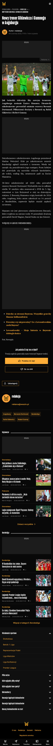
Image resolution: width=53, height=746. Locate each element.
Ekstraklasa (6, 460)
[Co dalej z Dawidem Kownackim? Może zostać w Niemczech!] (26, 611)
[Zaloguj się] (50, 3)
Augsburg (7, 414)
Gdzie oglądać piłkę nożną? (11, 680)
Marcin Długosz (7, 500)
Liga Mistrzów (9, 656)
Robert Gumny (23, 419)
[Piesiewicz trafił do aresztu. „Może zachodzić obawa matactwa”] (26, 495)
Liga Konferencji (9, 662)
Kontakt (30, 730)
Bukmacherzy (6, 692)
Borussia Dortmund (21, 414)
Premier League (9, 668)
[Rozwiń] (49, 633)
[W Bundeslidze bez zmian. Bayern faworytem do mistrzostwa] (26, 565)
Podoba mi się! (28, 361)
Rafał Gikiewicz (9, 419)
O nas (14, 730)
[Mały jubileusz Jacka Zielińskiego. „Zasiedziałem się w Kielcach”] (26, 464)
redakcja (18, 31)
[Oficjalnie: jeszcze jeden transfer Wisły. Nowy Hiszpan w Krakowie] (26, 480)
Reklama (38, 730)
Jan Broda (5, 485)
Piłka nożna (15, 9)
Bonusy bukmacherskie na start (12, 709)
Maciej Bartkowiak (8, 601)
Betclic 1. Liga (8, 644)
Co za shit (28, 369)
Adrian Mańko (6, 585)
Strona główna (6, 9)
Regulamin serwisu (27, 735)
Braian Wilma (6, 469)
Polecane (5, 491)
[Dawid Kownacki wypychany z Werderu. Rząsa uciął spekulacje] (26, 580)
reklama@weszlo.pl (20, 404)
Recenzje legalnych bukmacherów (13, 697)
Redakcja (21, 730)
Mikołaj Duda (6, 616)
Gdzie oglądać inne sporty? (11, 686)
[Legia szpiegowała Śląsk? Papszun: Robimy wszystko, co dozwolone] (26, 511)
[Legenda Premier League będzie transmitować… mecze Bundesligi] (26, 596)
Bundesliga (23, 9)
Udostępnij (12, 383)
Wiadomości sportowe (9, 633)
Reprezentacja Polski (11, 650)
